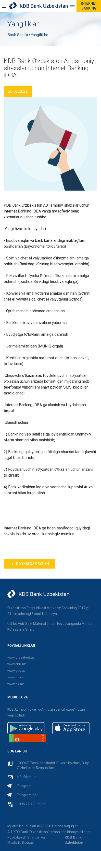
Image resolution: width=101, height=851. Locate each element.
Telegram (24, 786)
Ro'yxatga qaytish (32, 564)
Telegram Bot (27, 795)
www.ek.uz (15, 684)
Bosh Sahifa (18, 35)
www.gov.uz (16, 670)
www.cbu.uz (16, 664)
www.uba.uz (16, 677)
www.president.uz (21, 657)
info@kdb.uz (26, 777)
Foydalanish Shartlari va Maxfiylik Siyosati (26, 839)
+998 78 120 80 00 (31, 804)
